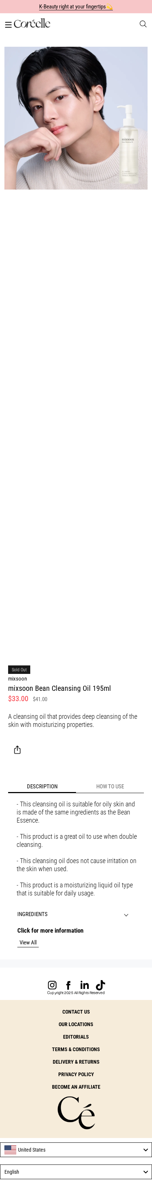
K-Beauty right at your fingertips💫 (76, 6)
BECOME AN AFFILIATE (76, 1087)
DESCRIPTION (42, 786)
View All (28, 942)
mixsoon (17, 678)
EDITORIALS (76, 1037)
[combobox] (76, 1149)
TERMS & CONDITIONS (76, 1049)
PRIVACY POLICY (76, 1074)
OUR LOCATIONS (76, 1024)
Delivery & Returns (76, 1062)
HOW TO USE (110, 786)
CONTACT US (76, 1012)
